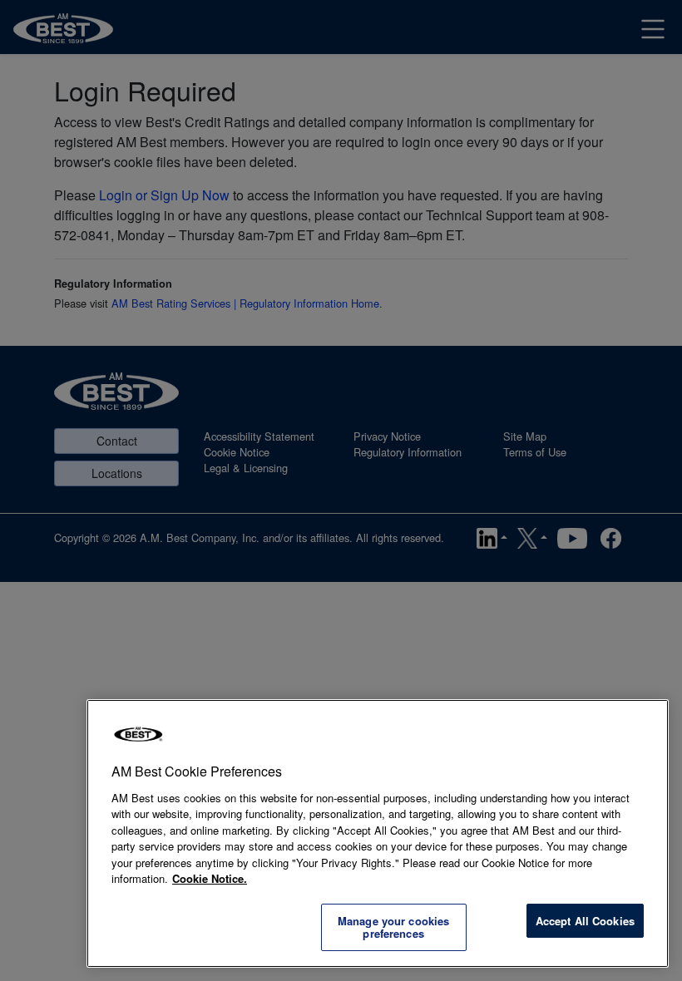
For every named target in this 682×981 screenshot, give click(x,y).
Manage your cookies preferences (393, 927)
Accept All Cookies (585, 921)
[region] (377, 833)
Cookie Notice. (209, 878)
